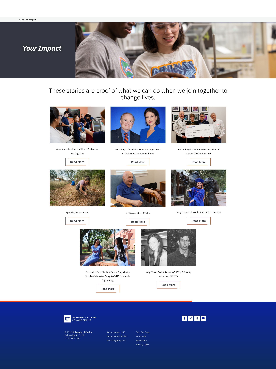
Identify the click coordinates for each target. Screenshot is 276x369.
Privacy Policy (142, 344)
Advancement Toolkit (117, 336)
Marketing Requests (116, 340)
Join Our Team (143, 332)
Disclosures (141, 340)
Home (21, 20)
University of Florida (82, 332)
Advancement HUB (116, 332)
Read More (77, 162)
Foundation (141, 336)
